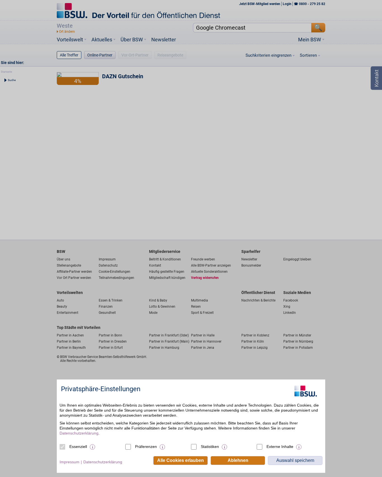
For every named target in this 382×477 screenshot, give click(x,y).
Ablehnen (238, 460)
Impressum (69, 462)
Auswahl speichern (295, 460)
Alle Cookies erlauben (180, 460)
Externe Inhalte (280, 446)
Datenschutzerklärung (79, 433)
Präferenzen (146, 446)
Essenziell (78, 446)
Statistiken (210, 446)
